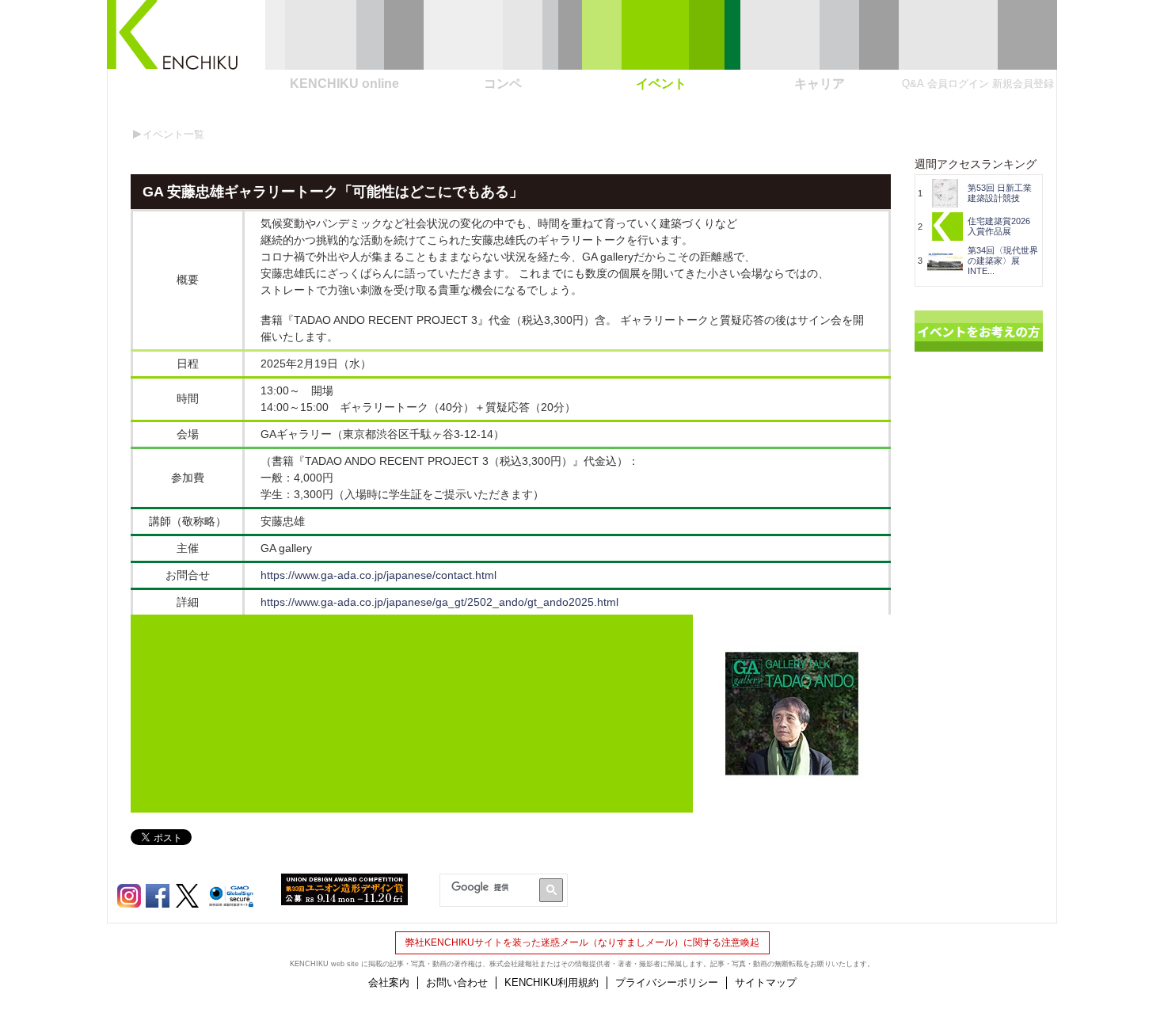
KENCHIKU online (344, 83)
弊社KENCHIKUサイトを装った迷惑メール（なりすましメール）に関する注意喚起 (582, 942)
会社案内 (388, 982)
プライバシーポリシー (666, 982)
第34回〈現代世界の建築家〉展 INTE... (1003, 261)
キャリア (819, 83)
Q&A (913, 83)
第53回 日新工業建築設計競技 (1000, 193)
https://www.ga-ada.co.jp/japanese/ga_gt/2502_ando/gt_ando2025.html (439, 602)
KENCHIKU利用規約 (551, 982)
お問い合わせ (457, 982)
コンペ (503, 83)
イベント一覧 (173, 134)
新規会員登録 (1023, 83)
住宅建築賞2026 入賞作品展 (1003, 226)
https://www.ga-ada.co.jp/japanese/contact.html (378, 575)
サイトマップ (766, 982)
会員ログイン (958, 83)
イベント (661, 83)
